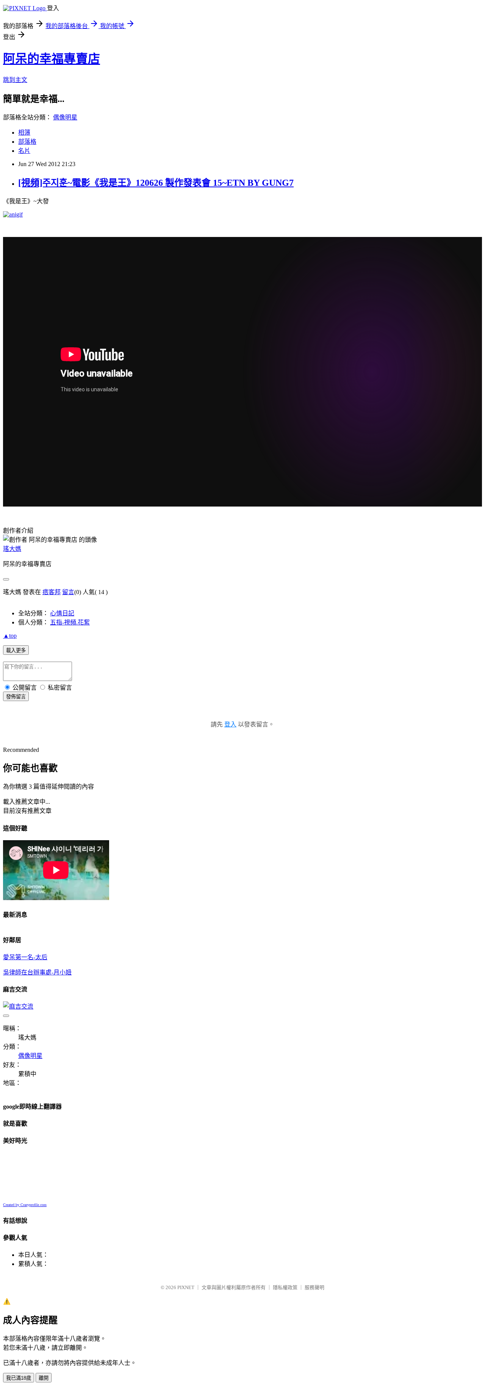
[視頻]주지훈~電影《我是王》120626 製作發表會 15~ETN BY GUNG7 (156, 183)
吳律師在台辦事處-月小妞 (37, 972)
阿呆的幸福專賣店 (51, 59)
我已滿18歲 (18, 1378)
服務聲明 (314, 1287)
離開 (43, 1378)
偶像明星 (65, 117)
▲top (10, 635)
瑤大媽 (12, 549)
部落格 (27, 141)
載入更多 (16, 650)
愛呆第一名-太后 (25, 957)
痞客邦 (51, 592)
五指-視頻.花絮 (70, 622)
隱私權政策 (285, 1287)
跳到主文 (15, 80)
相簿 (24, 132)
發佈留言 (16, 697)
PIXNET (185, 1287)
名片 (24, 150)
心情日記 (62, 613)
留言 (68, 592)
